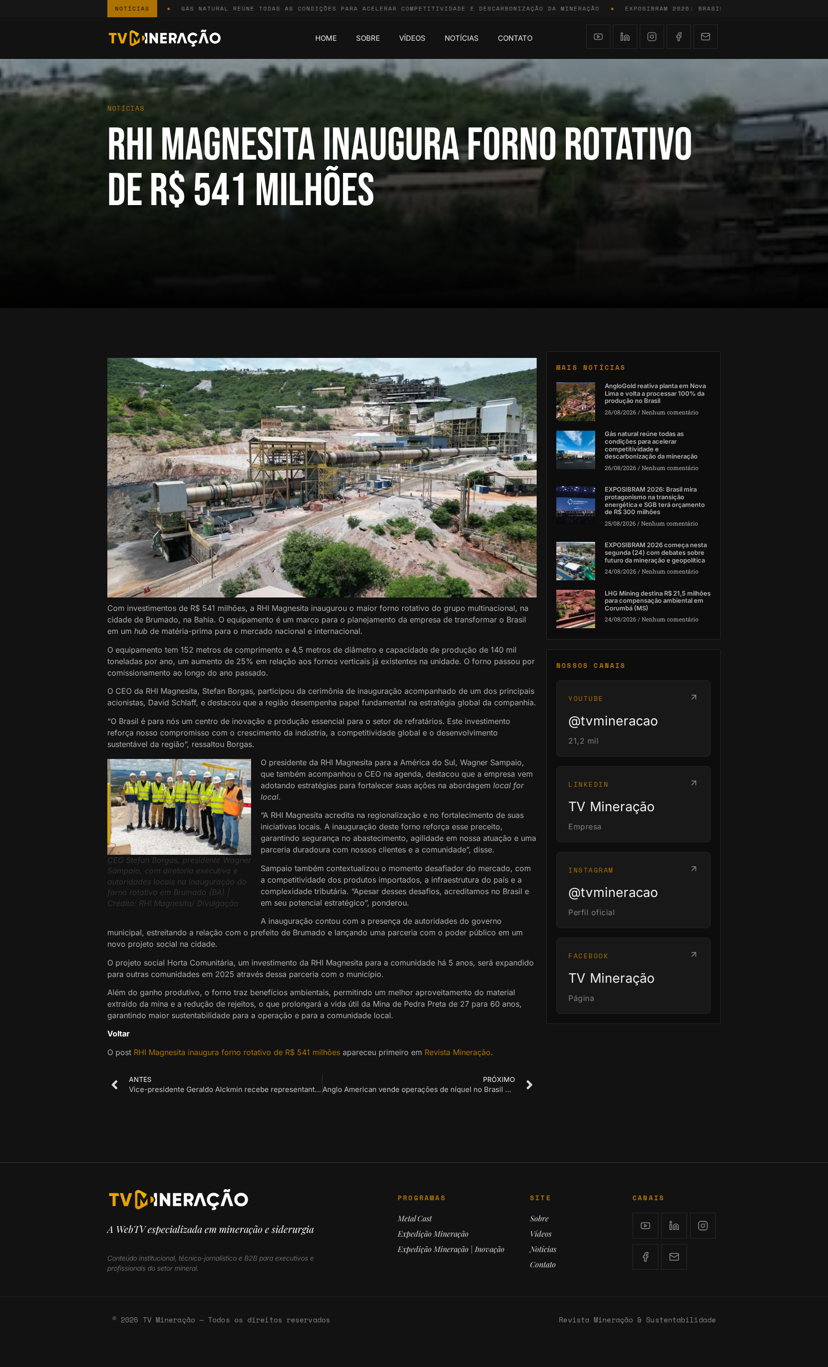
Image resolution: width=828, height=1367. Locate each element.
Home (326, 38)
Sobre (368, 38)
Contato (515, 38)
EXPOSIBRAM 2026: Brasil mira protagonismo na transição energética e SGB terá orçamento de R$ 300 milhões (655, 500)
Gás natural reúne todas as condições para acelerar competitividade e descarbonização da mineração (651, 445)
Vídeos (412, 38)
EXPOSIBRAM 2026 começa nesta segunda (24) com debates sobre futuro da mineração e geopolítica (656, 552)
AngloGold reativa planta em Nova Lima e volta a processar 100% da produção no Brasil (655, 393)
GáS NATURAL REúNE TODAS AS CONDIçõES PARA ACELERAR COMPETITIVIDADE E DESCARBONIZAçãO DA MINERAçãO (329, 8)
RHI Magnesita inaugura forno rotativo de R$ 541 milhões (237, 1052)
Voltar (118, 1033)
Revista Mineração (458, 1052)
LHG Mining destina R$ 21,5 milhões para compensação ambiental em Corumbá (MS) (658, 600)
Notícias (462, 38)
